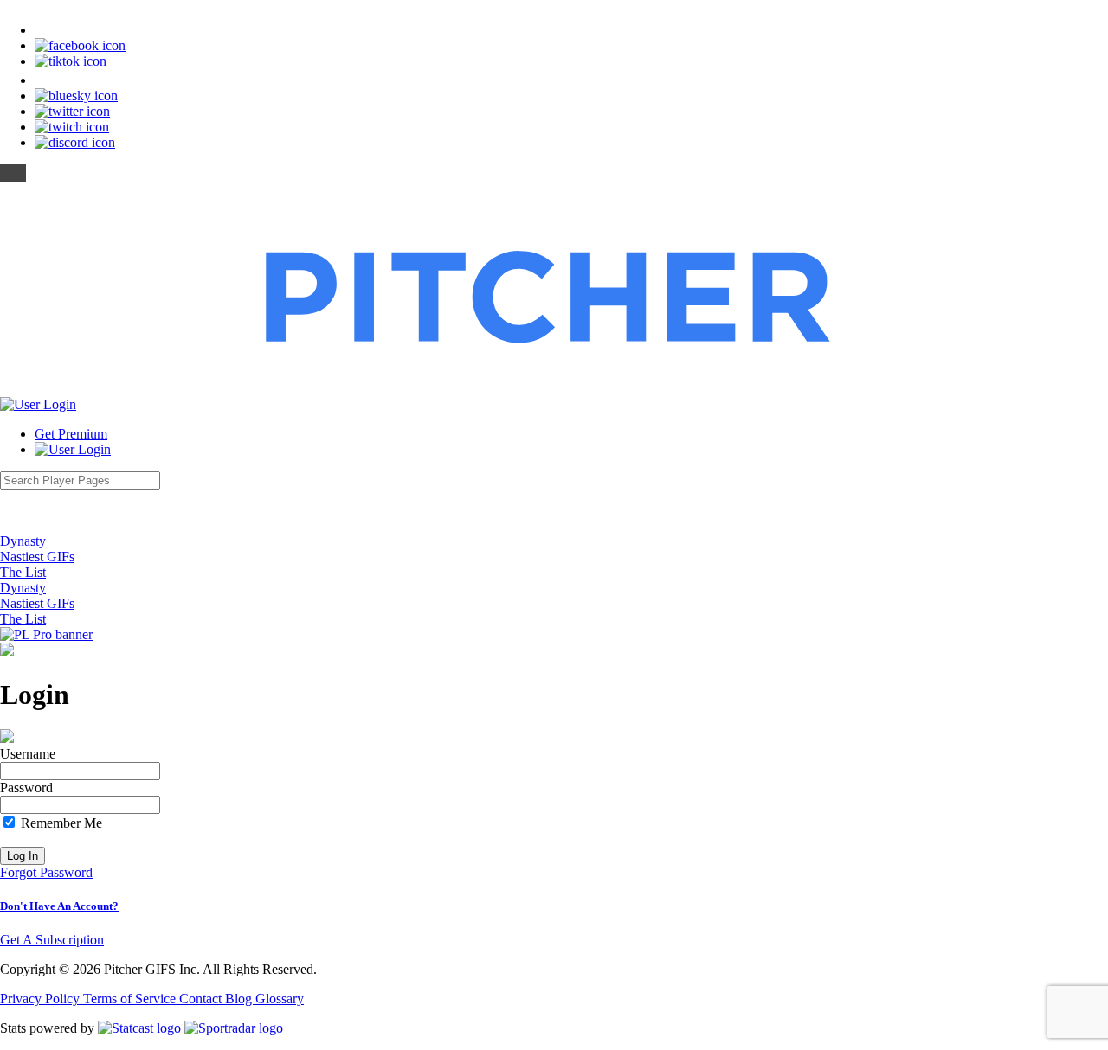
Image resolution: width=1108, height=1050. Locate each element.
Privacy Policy (41, 998)
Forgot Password (46, 872)
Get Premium (71, 433)
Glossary (279, 998)
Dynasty (23, 541)
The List (23, 572)
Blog (240, 998)
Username (27, 753)
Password (26, 787)
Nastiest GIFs (37, 556)
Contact (202, 998)
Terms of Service (131, 998)
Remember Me (59, 823)
